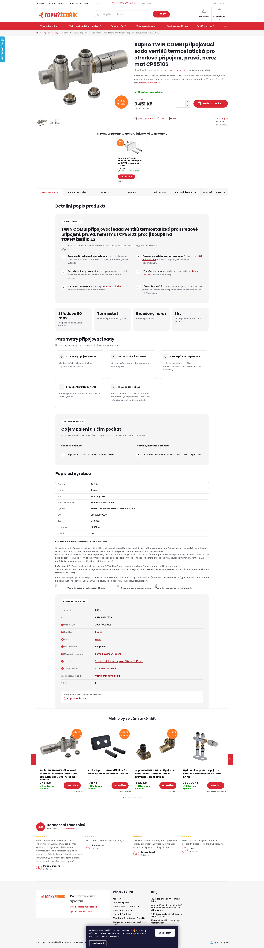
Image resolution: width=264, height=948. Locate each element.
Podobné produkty (212, 192)
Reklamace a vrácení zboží (126, 906)
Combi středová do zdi (107, 675)
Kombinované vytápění (108, 653)
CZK (220, 3)
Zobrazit (216, 785)
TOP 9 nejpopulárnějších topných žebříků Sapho (167, 915)
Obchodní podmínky (123, 914)
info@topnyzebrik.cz (86, 906)
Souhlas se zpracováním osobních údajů (129, 923)
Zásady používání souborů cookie (129, 918)
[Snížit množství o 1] (187, 105)
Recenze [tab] (105, 192)
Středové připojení (105, 668)
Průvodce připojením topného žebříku (165, 900)
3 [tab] (128, 797)
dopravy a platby (111, 286)
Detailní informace (148, 82)
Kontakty (40, 3)
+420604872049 (83, 911)
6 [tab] (135, 797)
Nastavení (98, 943)
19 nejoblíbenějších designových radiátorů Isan (166, 921)
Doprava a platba (56, 3)
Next (230, 759)
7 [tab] (138, 797)
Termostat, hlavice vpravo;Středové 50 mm (119, 661)
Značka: (221, 118)
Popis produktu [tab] (50, 192)
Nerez (98, 639)
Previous (33, 759)
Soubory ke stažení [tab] (77, 192)
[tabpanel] (132, 160)
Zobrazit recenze (69, 829)
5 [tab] (133, 797)
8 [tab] (140, 797)
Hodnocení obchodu (78, 3)
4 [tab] (130, 797)
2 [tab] (126, 797)
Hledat (161, 14)
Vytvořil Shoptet (221, 942)
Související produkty (185, 192)
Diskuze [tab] (132, 192)
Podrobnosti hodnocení (174, 70)
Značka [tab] (159, 192)
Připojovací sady (76, 698)
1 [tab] (123, 797)
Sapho (98, 632)
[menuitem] (50, 26)
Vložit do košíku (212, 103)
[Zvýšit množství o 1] (187, 102)
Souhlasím (165, 932)
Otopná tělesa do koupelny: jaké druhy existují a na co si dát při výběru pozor (166, 908)
